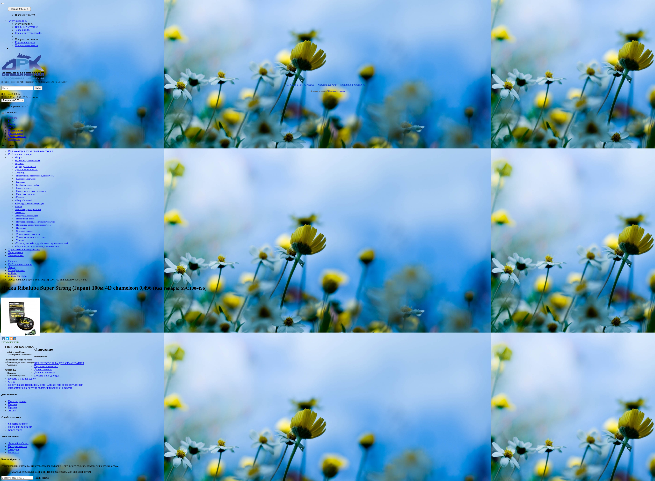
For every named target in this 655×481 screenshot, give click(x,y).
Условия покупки (327, 84)
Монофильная (16, 270)
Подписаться (41, 477)
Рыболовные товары (20, 154)
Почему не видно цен (47, 375)
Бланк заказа (15, 130)
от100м (12, 273)
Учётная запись (18, 20)
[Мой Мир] (14, 338)
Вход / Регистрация (26, 26)
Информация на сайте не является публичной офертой (40, 387)
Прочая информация (20, 426)
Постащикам (15, 133)
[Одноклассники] (11, 338)
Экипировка (15, 252)
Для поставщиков (44, 372)
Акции (12, 127)
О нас (11, 121)
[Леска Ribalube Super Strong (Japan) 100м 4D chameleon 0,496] (20, 335)
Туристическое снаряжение (24, 249)
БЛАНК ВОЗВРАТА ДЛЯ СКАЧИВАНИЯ (59, 363)
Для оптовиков (17, 136)
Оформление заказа (26, 45)
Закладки (13, 449)
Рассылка (13, 452)
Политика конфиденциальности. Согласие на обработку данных (45, 384)
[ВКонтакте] (3, 338)
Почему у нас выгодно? (300, 84)
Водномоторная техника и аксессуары (30, 151)
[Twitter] (7, 338)
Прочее (12, 404)
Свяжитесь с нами (336, 91)
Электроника (16, 255)
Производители (17, 401)
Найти (38, 88)
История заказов (17, 446)
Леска (11, 267)
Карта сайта (15, 429)
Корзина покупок (25, 42)
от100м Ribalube (17, 276)
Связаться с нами (18, 423)
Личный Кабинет (18, 443)
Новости (13, 124)
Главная (12, 117)
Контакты (14, 139)
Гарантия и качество (352, 84)
